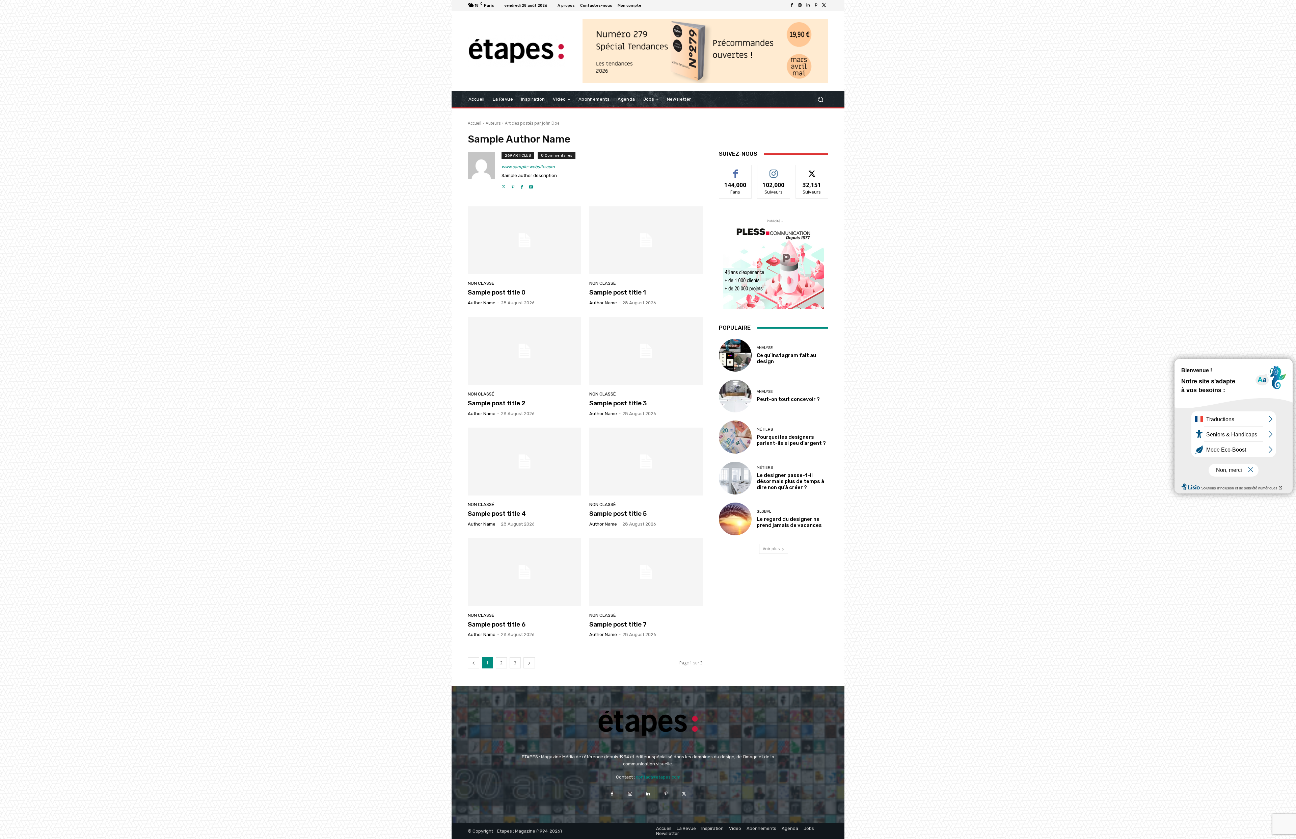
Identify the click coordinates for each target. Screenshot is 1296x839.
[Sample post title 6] (524, 572)
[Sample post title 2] (524, 351)
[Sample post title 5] (646, 462)
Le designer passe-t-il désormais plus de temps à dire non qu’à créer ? (790, 481)
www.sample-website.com (528, 166)
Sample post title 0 (496, 292)
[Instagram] (800, 5)
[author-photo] (485, 171)
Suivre (774, 170)
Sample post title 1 (617, 292)
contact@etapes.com (658, 777)
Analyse (765, 348)
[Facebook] (792, 5)
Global (764, 511)
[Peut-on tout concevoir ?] (735, 396)
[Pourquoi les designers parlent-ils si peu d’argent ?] (735, 437)
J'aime (735, 170)
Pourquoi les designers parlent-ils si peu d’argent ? (791, 440)
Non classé (481, 283)
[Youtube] (531, 185)
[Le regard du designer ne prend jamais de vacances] (735, 519)
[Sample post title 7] (646, 572)
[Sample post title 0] (524, 240)
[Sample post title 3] (646, 351)
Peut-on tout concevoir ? (788, 399)
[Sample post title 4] (524, 462)
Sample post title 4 (497, 513)
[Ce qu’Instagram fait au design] (735, 355)
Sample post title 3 (618, 403)
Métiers (765, 429)
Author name (481, 302)
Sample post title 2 (496, 403)
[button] (820, 99)
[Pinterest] (816, 5)
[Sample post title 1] (646, 240)
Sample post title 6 (496, 624)
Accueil (474, 123)
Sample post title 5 (618, 513)
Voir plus (771, 549)
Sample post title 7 (618, 624)
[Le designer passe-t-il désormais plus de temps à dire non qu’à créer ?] (735, 478)
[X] (824, 5)
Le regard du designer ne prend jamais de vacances (789, 522)
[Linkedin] (808, 5)
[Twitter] (504, 185)
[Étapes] (516, 51)
